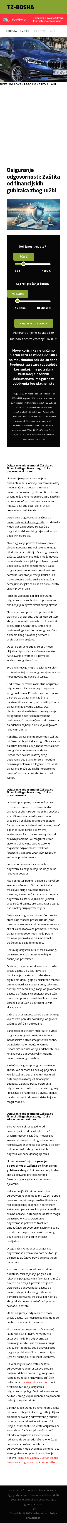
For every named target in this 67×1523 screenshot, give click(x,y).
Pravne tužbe (47, 1462)
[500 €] (23, 264)
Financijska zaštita (27, 1457)
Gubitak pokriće (49, 1457)
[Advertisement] (33, 125)
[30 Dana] (17, 301)
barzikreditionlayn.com (35, 1382)
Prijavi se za (33, 323)
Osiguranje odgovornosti (22, 1462)
